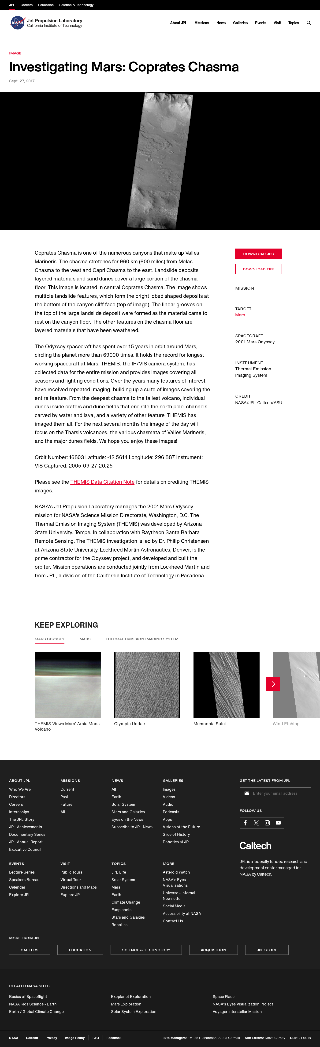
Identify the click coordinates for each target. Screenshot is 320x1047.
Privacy (51, 1037)
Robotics (119, 925)
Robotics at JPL (177, 842)
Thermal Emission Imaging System (142, 639)
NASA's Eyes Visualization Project (243, 1004)
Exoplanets (121, 910)
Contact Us (173, 921)
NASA (13, 1037)
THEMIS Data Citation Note (102, 482)
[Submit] (246, 793)
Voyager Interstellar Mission (237, 1011)
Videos (169, 797)
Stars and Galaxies (128, 812)
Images (169, 789)
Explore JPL (20, 894)
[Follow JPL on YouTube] (278, 822)
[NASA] (17, 22)
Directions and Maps (78, 887)
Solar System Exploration (133, 1011)
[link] (160, 161)
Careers (16, 804)
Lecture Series (22, 872)
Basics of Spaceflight (28, 996)
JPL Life (119, 872)
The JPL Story (21, 819)
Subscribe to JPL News (132, 827)
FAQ (96, 1037)
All (62, 812)
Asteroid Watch (176, 872)
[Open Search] (309, 23)
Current (67, 789)
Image (15, 53)
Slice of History (176, 834)
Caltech (32, 1037)
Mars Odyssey (49, 639)
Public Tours (71, 872)
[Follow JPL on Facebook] (245, 822)
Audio (168, 804)
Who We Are (20, 789)
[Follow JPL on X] (256, 822)
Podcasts (171, 812)
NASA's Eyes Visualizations (175, 882)
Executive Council (25, 849)
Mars (240, 315)
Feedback (114, 1037)
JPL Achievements (25, 827)
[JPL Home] (55, 22)
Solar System (123, 804)
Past (64, 797)
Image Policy (75, 1037)
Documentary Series (27, 834)
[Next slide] (273, 684)
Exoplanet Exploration (131, 996)
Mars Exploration (126, 1004)
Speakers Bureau (24, 879)
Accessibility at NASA (182, 913)
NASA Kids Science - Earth (33, 1004)
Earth (116, 797)
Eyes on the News (127, 819)
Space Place (223, 996)
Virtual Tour (70, 879)
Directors (17, 797)
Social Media (174, 906)
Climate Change (126, 902)
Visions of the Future (181, 827)
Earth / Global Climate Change (36, 1011)
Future (66, 804)
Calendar (17, 887)
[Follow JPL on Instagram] (267, 822)
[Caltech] (255, 845)
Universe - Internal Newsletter (179, 895)
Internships (19, 812)
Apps (167, 819)
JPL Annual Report (26, 842)
